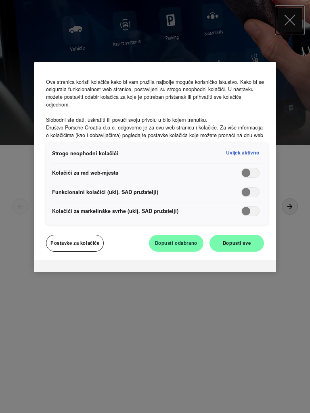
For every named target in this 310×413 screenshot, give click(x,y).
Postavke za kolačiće (74, 243)
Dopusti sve (237, 243)
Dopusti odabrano (176, 243)
